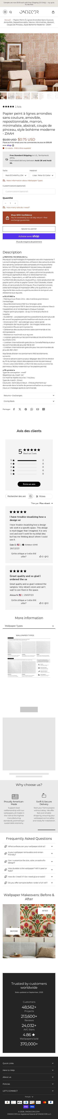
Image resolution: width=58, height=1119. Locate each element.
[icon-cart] (52, 12)
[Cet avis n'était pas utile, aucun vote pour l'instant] (45, 556)
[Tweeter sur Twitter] (20, 409)
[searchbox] (17, 496)
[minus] (5, 203)
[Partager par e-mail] (38, 409)
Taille (5, 171)
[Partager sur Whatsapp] (32, 409)
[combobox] (42, 503)
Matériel (33, 171)
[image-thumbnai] (3, 95)
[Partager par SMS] (44, 409)
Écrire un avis (29, 484)
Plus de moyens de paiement (29, 242)
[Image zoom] (29, 62)
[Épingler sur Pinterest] (26, 409)
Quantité (8, 198)
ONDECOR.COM (32, 1112)
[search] (10, 12)
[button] (29, 229)
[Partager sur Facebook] (14, 409)
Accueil (7, 20)
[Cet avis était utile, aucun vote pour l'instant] (40, 556)
